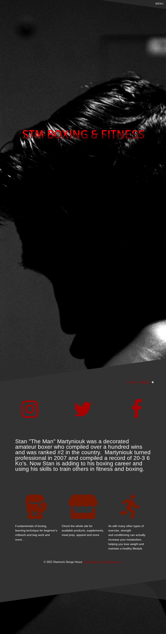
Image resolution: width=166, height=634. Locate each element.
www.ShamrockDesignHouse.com (102, 562)
